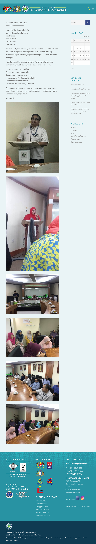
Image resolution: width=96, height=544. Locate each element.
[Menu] (93, 8)
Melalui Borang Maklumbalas (77, 463)
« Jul (72, 69)
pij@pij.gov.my (76, 474)
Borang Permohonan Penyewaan (80, 89)
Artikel (73, 127)
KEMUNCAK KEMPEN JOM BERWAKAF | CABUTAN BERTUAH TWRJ (80, 111)
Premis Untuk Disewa (77, 85)
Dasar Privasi (20, 532)
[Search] (87, 8)
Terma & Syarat (10, 532)
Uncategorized (76, 142)
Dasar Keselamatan (30, 532)
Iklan (72, 133)
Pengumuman (76, 139)
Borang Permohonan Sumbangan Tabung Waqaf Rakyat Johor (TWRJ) (80, 95)
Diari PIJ (74, 130)
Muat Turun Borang (78, 136)
